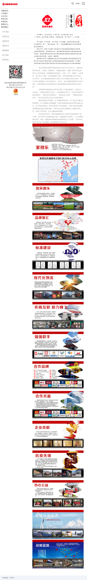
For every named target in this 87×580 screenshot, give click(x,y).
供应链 (78, 3)
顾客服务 (5, 50)
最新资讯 (5, 41)
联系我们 (5, 60)
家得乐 (12, 578)
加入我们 (5, 55)
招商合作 (5, 46)
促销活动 (5, 36)
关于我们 (5, 32)
